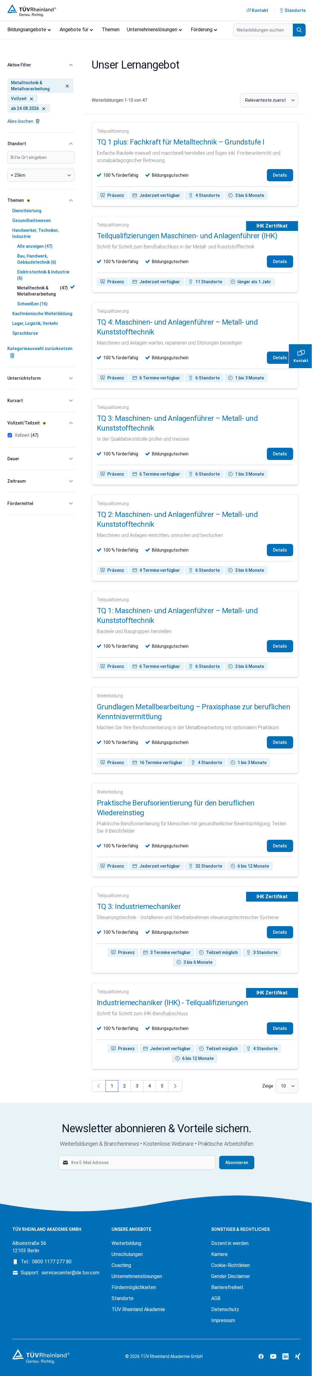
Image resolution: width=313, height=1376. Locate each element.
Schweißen (32, 303)
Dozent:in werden (230, 1243)
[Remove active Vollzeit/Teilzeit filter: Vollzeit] (30, 99)
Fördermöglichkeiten (134, 1287)
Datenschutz (225, 1309)
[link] (99, 1086)
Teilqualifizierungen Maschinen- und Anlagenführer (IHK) (187, 236)
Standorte (123, 1298)
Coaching (121, 1265)
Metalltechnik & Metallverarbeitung (42, 290)
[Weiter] (175, 1086)
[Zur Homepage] (33, 10)
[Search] (299, 30)
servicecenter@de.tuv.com (70, 1273)
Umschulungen (127, 1254)
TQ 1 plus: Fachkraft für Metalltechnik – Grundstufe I (180, 142)
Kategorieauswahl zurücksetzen (39, 348)
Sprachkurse (25, 333)
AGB (215, 1298)
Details (280, 175)
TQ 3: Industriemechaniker (139, 906)
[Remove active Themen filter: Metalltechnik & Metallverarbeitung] (66, 86)
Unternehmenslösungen (137, 1276)
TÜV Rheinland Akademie (138, 1309)
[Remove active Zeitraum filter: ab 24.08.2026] (42, 108)
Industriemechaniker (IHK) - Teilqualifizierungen (172, 1002)
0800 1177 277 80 (52, 1262)
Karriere (219, 1254)
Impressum (223, 1320)
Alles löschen (20, 121)
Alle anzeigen (35, 246)
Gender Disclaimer (230, 1276)
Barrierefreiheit (227, 1287)
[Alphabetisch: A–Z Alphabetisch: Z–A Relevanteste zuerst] (269, 100)
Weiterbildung (126, 1243)
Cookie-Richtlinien (230, 1265)
